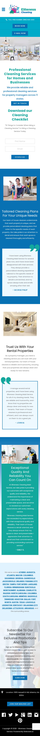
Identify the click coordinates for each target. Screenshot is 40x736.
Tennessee (9, 599)
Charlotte (31, 590)
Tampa (13, 584)
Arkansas (29, 608)
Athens (22, 572)
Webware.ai (28, 731)
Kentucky (17, 605)
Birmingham (18, 587)
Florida (8, 587)
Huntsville (30, 587)
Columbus (28, 575)
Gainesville (29, 578)
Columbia (32, 593)
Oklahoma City (30, 605)
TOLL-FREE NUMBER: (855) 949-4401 (21, 20)
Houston (19, 599)
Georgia (19, 578)
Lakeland (32, 584)
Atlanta (11, 575)
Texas (22, 602)
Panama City (31, 581)
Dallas (27, 599)
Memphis (23, 596)
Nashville (32, 596)
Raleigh (6, 593)
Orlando (20, 581)
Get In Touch (20, 103)
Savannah (10, 578)
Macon (19, 575)
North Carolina (19, 593)
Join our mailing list (20, 704)
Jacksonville (8, 581)
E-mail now (20, 33)
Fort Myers (22, 584)
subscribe (20, 678)
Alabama (21, 590)
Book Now (20, 26)
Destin (6, 584)
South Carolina (10, 596)
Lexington (7, 605)
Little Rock (18, 608)
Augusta (31, 572)
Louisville (30, 602)
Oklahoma (7, 608)
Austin (15, 602)
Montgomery (9, 590)
